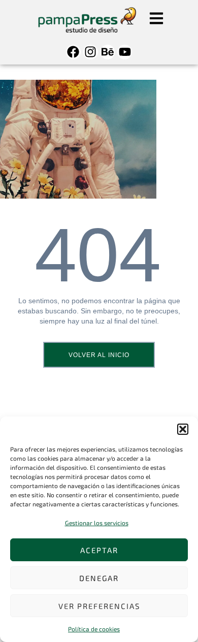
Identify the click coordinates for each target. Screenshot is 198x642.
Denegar (99, 578)
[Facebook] (73, 52)
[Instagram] (90, 52)
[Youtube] (124, 52)
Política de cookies (94, 628)
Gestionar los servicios (96, 522)
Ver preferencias (99, 606)
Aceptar (99, 550)
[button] (183, 429)
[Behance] (108, 52)
